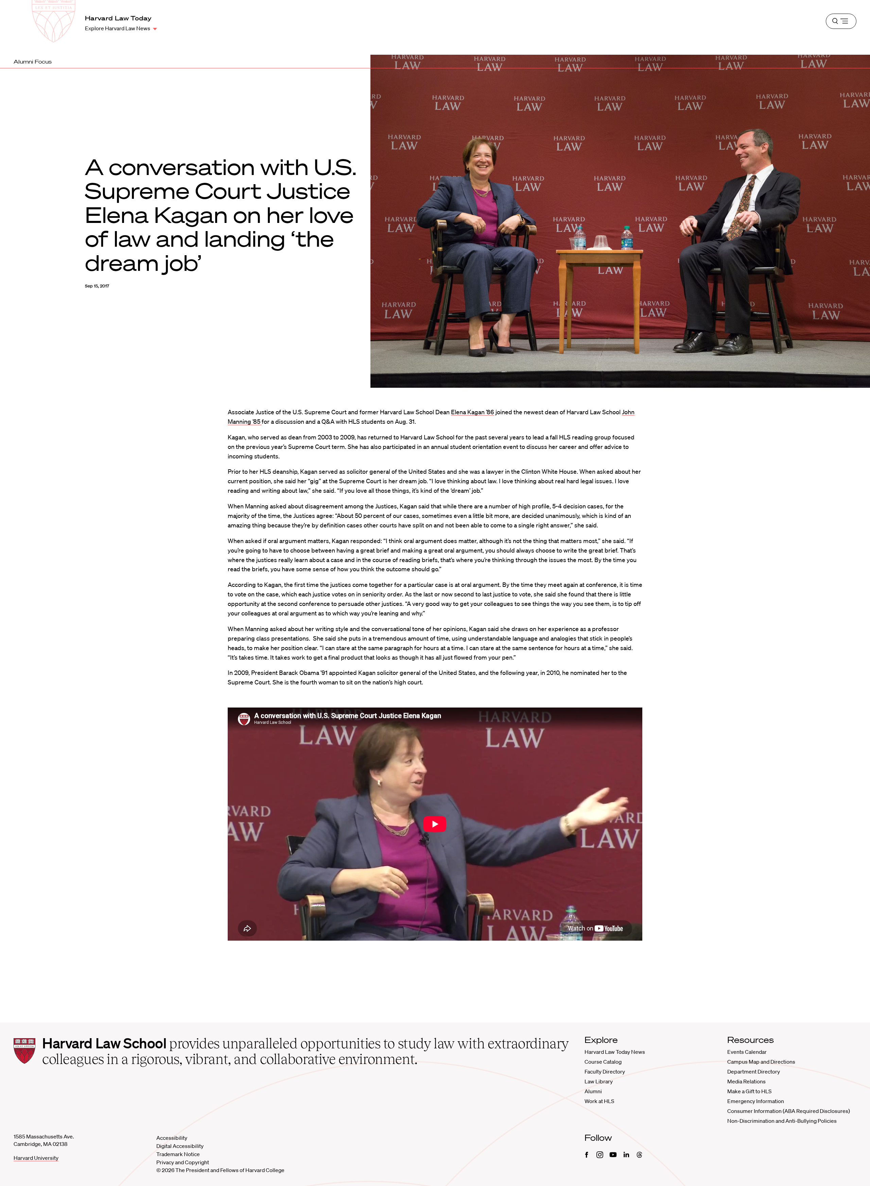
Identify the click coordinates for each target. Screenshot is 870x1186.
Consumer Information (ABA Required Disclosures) (788, 1110)
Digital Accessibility (180, 1146)
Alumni (593, 1091)
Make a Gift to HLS (749, 1091)
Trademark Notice (178, 1154)
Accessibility (171, 1137)
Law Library (599, 1081)
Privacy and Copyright (182, 1162)
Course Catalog (603, 1061)
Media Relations (746, 1081)
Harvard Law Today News (615, 1051)
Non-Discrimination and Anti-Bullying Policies (782, 1120)
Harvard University (36, 1157)
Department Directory (753, 1071)
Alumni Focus (33, 61)
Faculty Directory (605, 1071)
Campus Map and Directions (761, 1061)
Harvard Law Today (118, 18)
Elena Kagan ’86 (472, 412)
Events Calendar (747, 1051)
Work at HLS (599, 1101)
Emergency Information (755, 1101)
